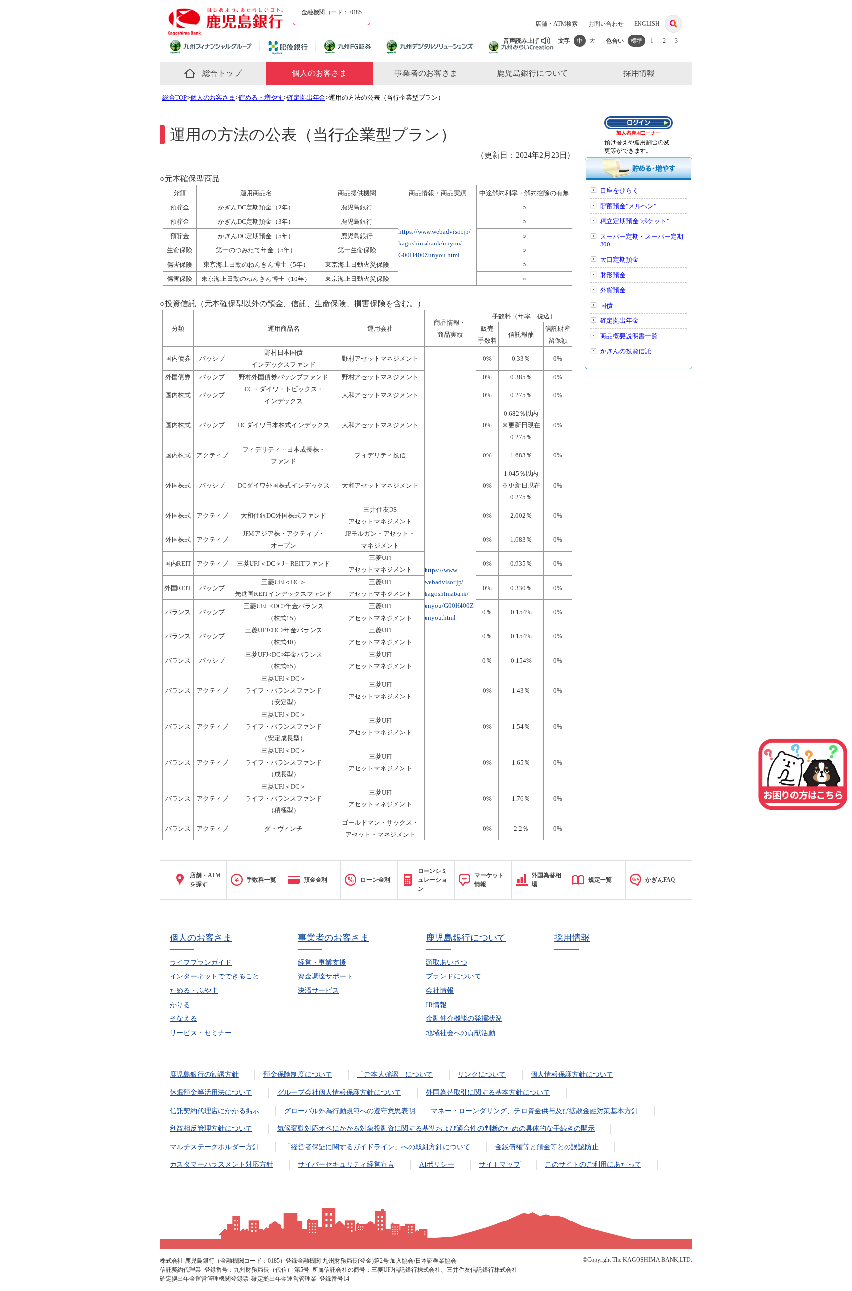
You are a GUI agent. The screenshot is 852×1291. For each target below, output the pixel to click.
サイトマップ (499, 1164)
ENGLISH (647, 23)
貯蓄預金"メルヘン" (628, 206)
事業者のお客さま (333, 937)
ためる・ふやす (194, 990)
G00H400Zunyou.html (429, 255)
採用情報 (572, 937)
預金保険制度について (297, 1074)
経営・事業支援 (322, 962)
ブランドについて (453, 976)
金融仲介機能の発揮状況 (464, 1018)
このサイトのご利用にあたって (593, 1164)
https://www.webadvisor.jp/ (434, 231)
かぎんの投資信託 (625, 351)
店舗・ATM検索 (556, 23)
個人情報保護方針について (572, 1074)
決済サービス (318, 990)
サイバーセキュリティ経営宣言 (346, 1164)
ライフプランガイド (201, 962)
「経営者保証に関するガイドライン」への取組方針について (377, 1147)
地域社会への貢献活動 (460, 1033)
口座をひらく (619, 190)
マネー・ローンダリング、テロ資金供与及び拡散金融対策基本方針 (534, 1111)
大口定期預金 (619, 259)
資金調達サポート (325, 976)
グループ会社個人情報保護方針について (339, 1092)
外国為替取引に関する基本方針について (488, 1092)
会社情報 (440, 990)
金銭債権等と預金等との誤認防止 (547, 1147)
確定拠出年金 (306, 97)
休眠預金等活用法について (211, 1092)
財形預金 (613, 275)
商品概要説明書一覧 (629, 336)
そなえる (183, 1018)
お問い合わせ (606, 23)
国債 (606, 305)
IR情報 (436, 1005)
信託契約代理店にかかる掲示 (214, 1111)
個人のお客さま (212, 97)
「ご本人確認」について (395, 1074)
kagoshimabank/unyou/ (430, 243)
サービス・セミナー (201, 1033)
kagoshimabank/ (447, 593)
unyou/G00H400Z (449, 605)
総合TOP (174, 97)
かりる (180, 1005)
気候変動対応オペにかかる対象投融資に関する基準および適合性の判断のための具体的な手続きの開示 (436, 1128)
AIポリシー (436, 1164)
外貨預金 (613, 290)
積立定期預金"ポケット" (634, 221)
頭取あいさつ (446, 962)
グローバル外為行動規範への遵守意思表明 (349, 1111)
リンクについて (482, 1074)
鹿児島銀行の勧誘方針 (204, 1074)
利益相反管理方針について (211, 1128)
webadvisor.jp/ (444, 582)
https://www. (441, 570)
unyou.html (440, 617)
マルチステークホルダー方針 (214, 1147)
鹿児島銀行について (466, 937)
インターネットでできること (214, 976)
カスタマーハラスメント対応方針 (221, 1164)
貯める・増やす (261, 97)
